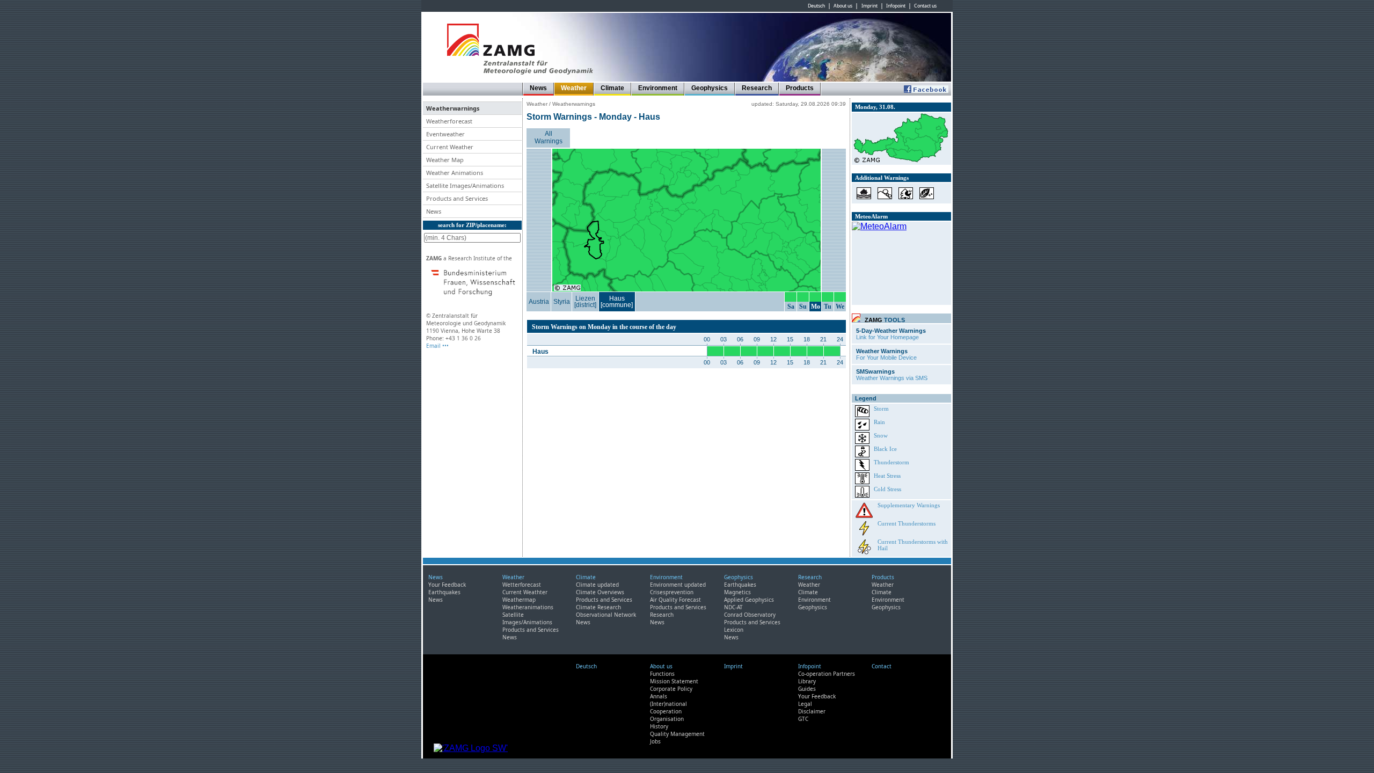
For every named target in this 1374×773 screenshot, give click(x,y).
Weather (574, 88)
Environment (657, 88)
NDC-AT (733, 607)
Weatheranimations (527, 607)
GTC (803, 719)
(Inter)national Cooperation (668, 707)
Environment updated (678, 584)
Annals (658, 696)
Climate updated (597, 584)
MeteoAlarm (871, 216)
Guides (807, 688)
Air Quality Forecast (675, 599)
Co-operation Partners (826, 673)
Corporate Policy (671, 688)
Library (807, 681)
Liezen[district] (585, 302)
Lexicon (733, 629)
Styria (561, 301)
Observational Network (606, 614)
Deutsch (816, 6)
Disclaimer (811, 711)
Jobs (655, 741)
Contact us (925, 6)
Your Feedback (447, 584)
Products (800, 88)
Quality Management (677, 734)
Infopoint (895, 6)
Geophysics (709, 88)
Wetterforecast (521, 584)
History (659, 726)
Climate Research (598, 607)
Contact (881, 666)
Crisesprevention (671, 592)
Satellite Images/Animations (527, 618)
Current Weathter (524, 592)
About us (843, 6)
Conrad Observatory (750, 614)
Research (757, 88)
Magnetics (737, 592)
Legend (865, 398)
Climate (612, 88)
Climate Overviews (600, 592)
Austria (539, 301)
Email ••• (437, 345)
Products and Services (530, 629)
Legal (805, 704)
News (538, 88)
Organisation (667, 719)
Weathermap (519, 599)
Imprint (869, 6)
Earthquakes (444, 592)
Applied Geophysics (749, 599)
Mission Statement (674, 681)
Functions (662, 673)
